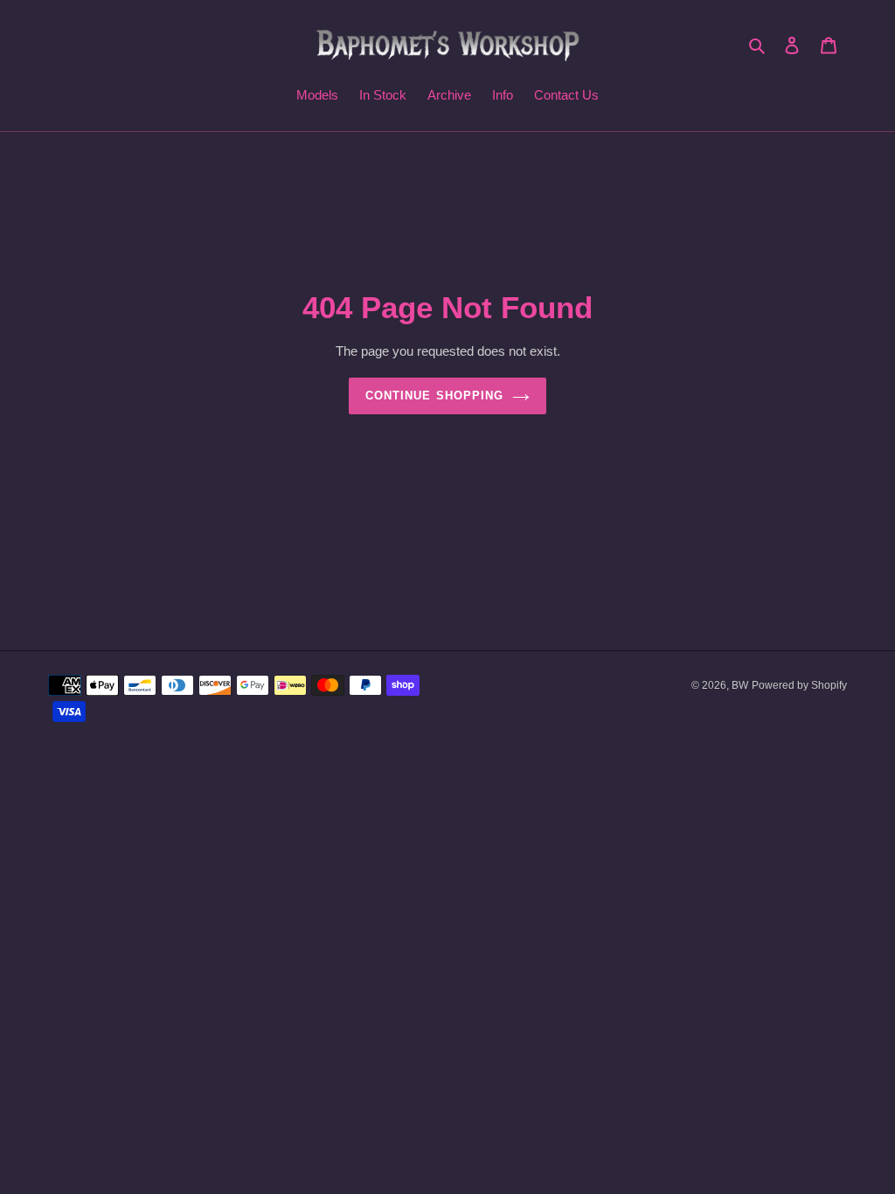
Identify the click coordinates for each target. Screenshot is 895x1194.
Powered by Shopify (799, 685)
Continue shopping (434, 395)
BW (740, 685)
